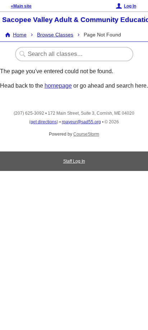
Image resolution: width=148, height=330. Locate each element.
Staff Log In (74, 161)
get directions (44, 121)
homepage (58, 86)
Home (20, 35)
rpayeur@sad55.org (81, 121)
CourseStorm (86, 134)
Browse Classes (55, 35)
